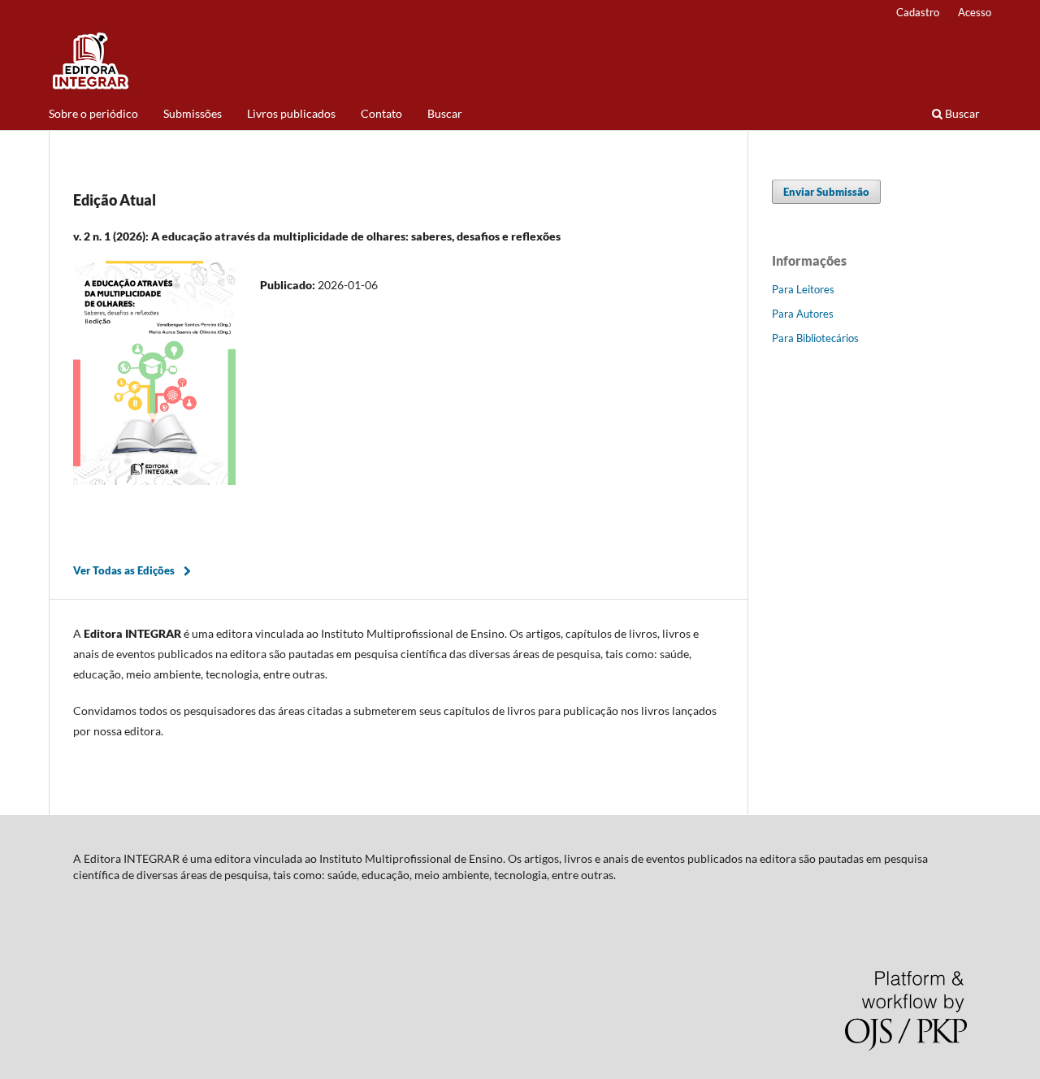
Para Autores (803, 313)
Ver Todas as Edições (124, 570)
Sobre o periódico (93, 113)
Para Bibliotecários (815, 338)
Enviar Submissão (826, 191)
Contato (381, 113)
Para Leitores (803, 289)
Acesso (974, 12)
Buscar (444, 113)
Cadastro (917, 12)
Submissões (192, 113)
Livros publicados (291, 113)
